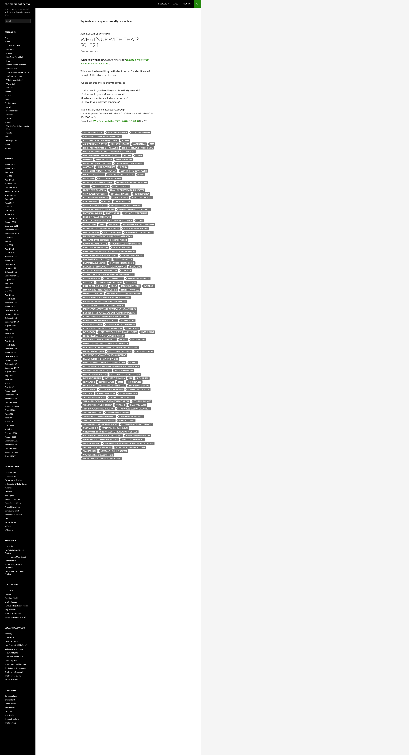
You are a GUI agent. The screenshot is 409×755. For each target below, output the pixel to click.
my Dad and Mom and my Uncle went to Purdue (105, 343)
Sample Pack (11, 68)
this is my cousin (126, 420)
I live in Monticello (114, 278)
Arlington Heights (120, 144)
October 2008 (11, 402)
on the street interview (119, 351)
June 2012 (9, 241)
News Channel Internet (16, 64)
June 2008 (9, 418)
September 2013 (12, 191)
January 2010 (10, 352)
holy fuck (114, 225)
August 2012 (10, 237)
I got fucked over (123, 259)
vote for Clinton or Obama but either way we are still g (110, 432)
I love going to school (138, 278)
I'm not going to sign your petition (100, 290)
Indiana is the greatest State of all (100, 320)
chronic (123, 167)
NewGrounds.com (12, 499)
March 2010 (10, 345)
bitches (127, 155)
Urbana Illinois (90, 428)
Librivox (8, 491)
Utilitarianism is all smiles (115, 428)
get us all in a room (120, 194)
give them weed (90, 202)
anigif (8, 107)
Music (9, 61)
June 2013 (9, 203)
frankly (8, 91)
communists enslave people (134, 171)
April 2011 (9, 295)
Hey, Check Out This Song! (16, 645)
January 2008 (10, 437)
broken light (10, 700)
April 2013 (9, 210)
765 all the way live (140, 132)
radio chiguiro (11, 660)
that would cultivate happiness (134, 409)
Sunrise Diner (10, 560)
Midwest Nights (11, 653)
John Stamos (132, 328)
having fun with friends (135, 213)
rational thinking (92, 378)
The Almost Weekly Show (15, 664)
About (176, 4)
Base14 (8, 594)
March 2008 (10, 429)
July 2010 (9, 329)
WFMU (8, 526)
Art (6, 38)
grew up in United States (94, 205)
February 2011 (11, 302)
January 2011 (10, 306)
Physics (133, 363)
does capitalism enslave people (132, 182)
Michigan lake (138, 340)
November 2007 (12, 444)
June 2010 (9, 333)
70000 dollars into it (93, 132)
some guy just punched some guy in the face (104, 386)
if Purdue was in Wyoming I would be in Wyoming (106, 297)
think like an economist (131, 416)
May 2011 (9, 291)
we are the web (11, 522)
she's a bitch (142, 378)
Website (8, 148)
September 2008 (12, 406)
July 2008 (9, 414)
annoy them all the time (95, 144)
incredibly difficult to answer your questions (105, 317)
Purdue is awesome (124, 370)
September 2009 (12, 368)
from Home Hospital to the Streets (127, 190)
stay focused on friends (111, 390)
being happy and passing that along (100, 148)
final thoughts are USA (94, 190)
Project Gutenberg (12, 507)
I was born (149, 286)
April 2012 (9, 249)
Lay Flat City (89, 332)
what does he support (132, 439)
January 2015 (10, 168)
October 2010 (11, 318)
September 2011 (12, 276)
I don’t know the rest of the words (100, 255)
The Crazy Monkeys (13, 613)
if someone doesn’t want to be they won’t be (104, 301)
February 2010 (11, 348)
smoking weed (134, 382)
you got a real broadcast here (98, 455)
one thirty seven (11, 602)
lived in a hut (147, 332)
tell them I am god (142, 401)
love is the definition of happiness (99, 340)
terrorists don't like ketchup (97, 405)
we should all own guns (138, 436)
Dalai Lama (88, 178)
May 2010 (9, 337)
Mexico (123, 340)
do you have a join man (109, 178)
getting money (142, 194)
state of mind (89, 390)
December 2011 (11, 264)
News (7, 99)
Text (6, 136)
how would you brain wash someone (101, 228)
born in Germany (124, 159)
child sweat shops (106, 167)
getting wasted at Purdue (95, 198)
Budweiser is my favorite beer (97, 163)
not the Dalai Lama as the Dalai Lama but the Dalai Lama (110, 347)
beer (152, 144)
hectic (140, 221)
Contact (187, 4)
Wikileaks (9, 530)
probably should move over (97, 370)
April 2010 (9, 341)
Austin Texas (139, 144)
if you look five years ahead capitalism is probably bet (109, 313)
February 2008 (11, 433)
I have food (135, 267)
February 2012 (11, 256)
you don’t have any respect (114, 451)
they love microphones (118, 413)
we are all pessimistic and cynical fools (102, 436)
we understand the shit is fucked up (100, 439)
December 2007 (11, 441)
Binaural (10, 49)
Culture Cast (10, 637)
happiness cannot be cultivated (126, 205)
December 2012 (11, 226)
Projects (162, 4)
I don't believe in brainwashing (126, 244)
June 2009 (9, 379)
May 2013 (9, 206)
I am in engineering (112, 232)
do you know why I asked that (98, 182)
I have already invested (94, 263)
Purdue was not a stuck (94, 374)
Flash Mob (9, 88)
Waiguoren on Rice (14, 76)
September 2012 (12, 233)
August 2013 (10, 195)
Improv (8, 95)
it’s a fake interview (92, 324)
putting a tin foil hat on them (125, 374)
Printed (8, 122)
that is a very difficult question (98, 409)
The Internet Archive (13, 514)
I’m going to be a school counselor (124, 294)
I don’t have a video (122, 248)
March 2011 (10, 299)
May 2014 (9, 176)
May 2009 (9, 383)
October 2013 (11, 187)
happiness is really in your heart (134, 209)
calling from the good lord (129, 163)
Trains (9, 118)
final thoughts (120, 186)
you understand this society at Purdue (102, 459)
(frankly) (8, 633)
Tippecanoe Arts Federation (16, 617)
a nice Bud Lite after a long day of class (102, 136)
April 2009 (9, 387)
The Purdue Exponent (14, 672)
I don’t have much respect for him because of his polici (109, 251)
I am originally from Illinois (138, 232)
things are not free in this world (99, 416)
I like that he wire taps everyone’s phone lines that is (108, 274)
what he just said (91, 443)
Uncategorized (11, 140)
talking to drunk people (122, 397)
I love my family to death (110, 282)
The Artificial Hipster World (17, 72)
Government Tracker (13, 480)
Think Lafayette (11, 679)
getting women (120, 198)
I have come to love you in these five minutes (104, 267)
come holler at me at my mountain (99, 171)
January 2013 (10, 222)
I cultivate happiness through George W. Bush (105, 240)
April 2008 (9, 425)
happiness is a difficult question (98, 209)
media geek (9, 495)
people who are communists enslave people (104, 363)
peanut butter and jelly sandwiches (100, 359)
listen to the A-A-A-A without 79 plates (118, 332)
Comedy (9, 53)
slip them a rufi (106, 382)
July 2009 (9, 375)
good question (122, 202)
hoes (102, 225)
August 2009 (10, 371)
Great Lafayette (11, 641)
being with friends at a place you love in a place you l (109, 152)
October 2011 (11, 272)
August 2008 (10, 410)
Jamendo (8, 488)
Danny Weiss (10, 703)
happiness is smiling (92, 213)
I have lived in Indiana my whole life (100, 271)
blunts (138, 155)
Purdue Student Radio (14, 656)
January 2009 (10, 391)
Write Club (10, 84)
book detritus (12, 111)
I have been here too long (122, 263)
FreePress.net (10, 476)
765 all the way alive (117, 132)
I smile (114, 286)
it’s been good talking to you (121, 324)
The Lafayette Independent (16, 668)
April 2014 (9, 180)
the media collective (18, 4)
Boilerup (87, 159)
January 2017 (10, 164)
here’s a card (89, 225)
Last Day (8, 711)
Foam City (9, 546)
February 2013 (11, 218)
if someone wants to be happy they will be (103, 305)
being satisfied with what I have (137, 148)
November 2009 (12, 360)
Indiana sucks (127, 320)
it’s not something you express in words (102, 328)
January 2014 (10, 183)
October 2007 (11, 448)
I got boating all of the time (96, 259)
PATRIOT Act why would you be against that (104, 355)
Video (7, 144)
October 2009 (11, 364)
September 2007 (12, 452)
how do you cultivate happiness (138, 225)
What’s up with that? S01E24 (110, 42)
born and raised (104, 159)
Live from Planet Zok (14, 57)
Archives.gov (10, 472)
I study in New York (130, 286)
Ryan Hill (131, 59)
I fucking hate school (132, 255)
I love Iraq (88, 282)
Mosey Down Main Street (15, 557)
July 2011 (9, 283)
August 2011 (10, 279)
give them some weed (142, 198)
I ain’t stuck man (91, 232)
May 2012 (9, 245)
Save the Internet (12, 511)
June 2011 (9, 287)
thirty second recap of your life (98, 420)
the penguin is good (92, 413)
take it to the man (128, 393)
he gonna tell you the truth (97, 217)
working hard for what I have (130, 447)
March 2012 (10, 253)
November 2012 (12, 229)
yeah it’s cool (89, 451)
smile (120, 382)
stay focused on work (138, 390)
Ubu (6, 518)
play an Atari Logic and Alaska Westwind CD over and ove (111, 367)
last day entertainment (14, 649)
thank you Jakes (138, 405)
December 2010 (11, 310)
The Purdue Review (13, 676)
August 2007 (10, 456)
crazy (141, 175)
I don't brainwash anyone (95, 248)
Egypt (86, 186)
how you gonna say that (136, 228)
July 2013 (9, 199)
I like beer (126, 271)
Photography (10, 103)
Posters (9, 114)
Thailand (120, 405)
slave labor (89, 382)
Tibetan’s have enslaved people (137, 424)
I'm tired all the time (93, 294)
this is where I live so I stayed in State (100, 424)
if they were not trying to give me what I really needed (109, 309)
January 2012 (10, 260)
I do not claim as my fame (95, 244)
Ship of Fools (10, 609)
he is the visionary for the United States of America (107, 221)
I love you (131, 282)
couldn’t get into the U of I (121, 175)
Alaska (125, 140)
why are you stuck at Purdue (97, 447)
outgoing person (144, 351)
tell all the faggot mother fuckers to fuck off (106, 401)
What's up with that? (99, 34)
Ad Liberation (10, 590)
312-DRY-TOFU (13, 45)
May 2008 (9, 421)
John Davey (10, 707)
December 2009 (11, 356)
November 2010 (12, 314)
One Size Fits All (11, 598)
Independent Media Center (16, 484)
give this (106, 202)
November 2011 (12, 268)
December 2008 (11, 394)
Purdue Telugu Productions (16, 606)
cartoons (88, 167)
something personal (139, 386)
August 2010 (10, 325)
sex (130, 378)
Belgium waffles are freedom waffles (101, 155)
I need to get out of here (95, 286)
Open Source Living (13, 503)
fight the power (101, 186)
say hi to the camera (115, 378)
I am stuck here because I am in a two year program (107, 236)
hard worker (112, 213)
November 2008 (12, 398)
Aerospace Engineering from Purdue (100, 140)
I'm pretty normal (130, 290)
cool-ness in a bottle (93, 175)
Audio (84, 34)
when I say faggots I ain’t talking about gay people (128, 443)
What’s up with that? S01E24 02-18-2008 (116, 120)
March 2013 (10, 214)
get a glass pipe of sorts (95, 194)
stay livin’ (88, 393)
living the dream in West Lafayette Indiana (103, 336)
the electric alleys (12, 719)
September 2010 (12, 322)
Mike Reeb (9, 715)
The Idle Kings (10, 723)
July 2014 (9, 172)
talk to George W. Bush (94, 397)
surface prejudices (106, 393)
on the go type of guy (93, 351)
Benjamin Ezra (11, 696)
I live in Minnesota (91, 278)
